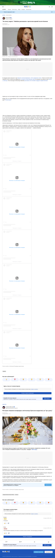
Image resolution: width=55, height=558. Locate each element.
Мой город (34, 449)
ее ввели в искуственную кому (28, 79)
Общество (4, 404)
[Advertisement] (27, 69)
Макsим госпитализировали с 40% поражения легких (29, 77)
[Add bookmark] (48, 542)
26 (6, 503)
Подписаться (48, 484)
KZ (49, 6)
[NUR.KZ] (27, 7)
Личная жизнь (14, 9)
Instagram (48, 398)
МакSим (4, 371)
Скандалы (23, 9)
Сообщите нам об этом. (19, 366)
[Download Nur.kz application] (27, 2)
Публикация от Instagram (17, 161)
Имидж (19, 9)
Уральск (16, 494)
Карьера (9, 9)
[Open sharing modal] (34, 541)
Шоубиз (4, 9)
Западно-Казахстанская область (8, 494)
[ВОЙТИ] (52, 7)
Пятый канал (8, 99)
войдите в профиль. (34, 389)
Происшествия (28, 9)
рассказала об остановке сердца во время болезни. (36, 80)
